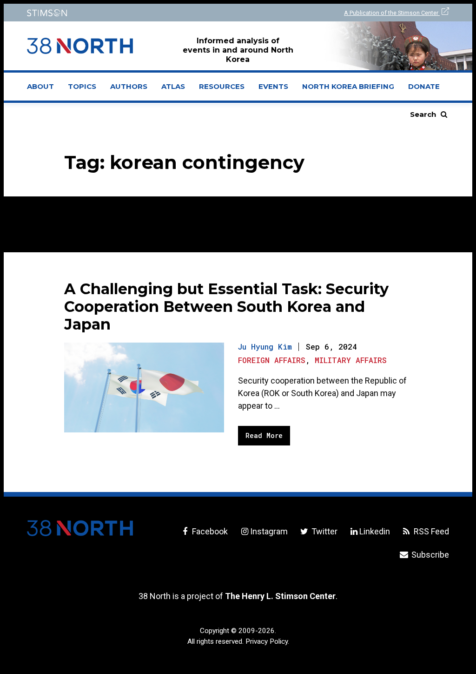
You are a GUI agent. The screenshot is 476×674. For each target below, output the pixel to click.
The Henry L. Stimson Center (280, 596)
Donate (424, 86)
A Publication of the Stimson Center (392, 12)
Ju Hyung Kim (265, 346)
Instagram (268, 531)
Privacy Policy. (267, 641)
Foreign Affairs (271, 360)
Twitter (323, 531)
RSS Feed (430, 531)
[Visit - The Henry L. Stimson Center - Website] (126, 12)
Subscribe (429, 554)
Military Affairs (351, 360)
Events (273, 86)
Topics (82, 86)
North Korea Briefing (348, 86)
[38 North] (80, 528)
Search (423, 114)
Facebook (209, 531)
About (44, 89)
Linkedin (374, 531)
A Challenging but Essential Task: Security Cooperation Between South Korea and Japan (226, 306)
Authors (128, 86)
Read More (264, 435)
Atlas (173, 86)
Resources (222, 86)
